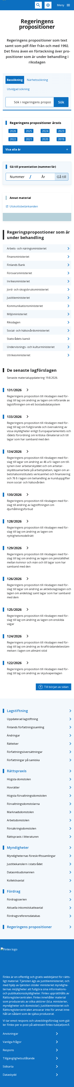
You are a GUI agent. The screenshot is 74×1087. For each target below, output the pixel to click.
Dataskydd (9, 1075)
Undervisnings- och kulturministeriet (31, 347)
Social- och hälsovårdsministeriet (28, 330)
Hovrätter (13, 787)
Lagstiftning (17, 710)
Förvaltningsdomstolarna (23, 804)
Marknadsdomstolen (20, 812)
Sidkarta (8, 1066)
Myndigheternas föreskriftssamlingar (31, 856)
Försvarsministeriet (19, 273)
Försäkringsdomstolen (21, 828)
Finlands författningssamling (25, 727)
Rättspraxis (17, 771)
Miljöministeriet (17, 314)
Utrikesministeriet (18, 355)
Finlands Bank (16, 265)
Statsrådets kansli (18, 339)
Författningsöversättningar (25, 752)
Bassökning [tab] (15, 80)
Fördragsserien (17, 899)
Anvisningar (10, 1034)
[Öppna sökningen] (38, 5)
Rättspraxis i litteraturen (23, 837)
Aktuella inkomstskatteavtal (25, 908)
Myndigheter (18, 847)
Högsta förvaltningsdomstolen (27, 796)
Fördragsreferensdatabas (23, 916)
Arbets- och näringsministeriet (26, 248)
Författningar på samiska (23, 760)
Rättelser (13, 744)
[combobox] (30, 102)
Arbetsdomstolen (18, 820)
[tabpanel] (37, 102)
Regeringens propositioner (29, 927)
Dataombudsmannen (20, 872)
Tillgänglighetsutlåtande (19, 1058)
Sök (61, 102)
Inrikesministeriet (18, 281)
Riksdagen (13, 322)
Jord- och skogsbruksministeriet (28, 289)
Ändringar (13, 735)
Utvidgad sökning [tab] (18, 89)
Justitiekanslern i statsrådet (25, 864)
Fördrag (13, 891)
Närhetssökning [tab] (37, 80)
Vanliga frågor (12, 1042)
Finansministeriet (18, 257)
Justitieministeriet (18, 298)
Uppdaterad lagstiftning (22, 719)
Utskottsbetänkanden (23, 206)
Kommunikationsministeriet (25, 306)
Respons (8, 1050)
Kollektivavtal (15, 880)
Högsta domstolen (19, 779)
